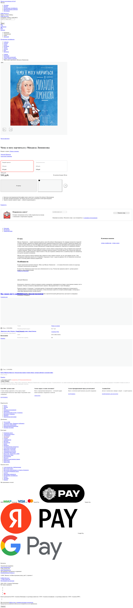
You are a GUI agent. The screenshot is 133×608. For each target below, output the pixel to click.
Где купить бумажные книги (11, 471)
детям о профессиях (106, 243)
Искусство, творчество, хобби (11, 453)
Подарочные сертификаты (11, 8)
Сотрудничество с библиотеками (12, 467)
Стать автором (10, 580)
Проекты (6, 415)
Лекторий (6, 36)
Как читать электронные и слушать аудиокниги (16, 470)
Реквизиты (6, 411)
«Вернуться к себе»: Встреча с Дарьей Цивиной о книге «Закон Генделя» (18, 331)
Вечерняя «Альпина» (9, 414)
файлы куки (12, 602)
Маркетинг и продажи (9, 449)
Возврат (6, 6)
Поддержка (7, 10)
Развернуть (3, 205)
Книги (5, 405)
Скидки (6, 43)
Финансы (6, 445)
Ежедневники (7, 456)
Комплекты (7, 460)
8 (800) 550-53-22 (5, 578)
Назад (2, 381)
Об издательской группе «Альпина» (13, 412)
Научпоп (6, 441)
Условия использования (10, 410)
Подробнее (4, 397)
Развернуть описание (23, 271)
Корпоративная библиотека (11, 426)
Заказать (37, 395)
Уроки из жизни (55, 325)
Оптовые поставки (9, 427)
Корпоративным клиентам (11, 9)
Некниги (6, 457)
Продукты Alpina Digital (10, 424)
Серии (5, 44)
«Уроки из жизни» (14, 151)
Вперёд (7, 381)
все (4, 297)
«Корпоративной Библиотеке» (25, 379)
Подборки (6, 46)
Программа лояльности (10, 474)
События (6, 42)
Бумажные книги (8, 432)
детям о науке (115, 243)
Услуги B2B (7, 422)
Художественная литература (11, 446)
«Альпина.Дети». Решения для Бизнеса (14, 423)
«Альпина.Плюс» (15, 379)
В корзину (18, 185)
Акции (5, 47)
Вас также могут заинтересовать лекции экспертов (22, 294)
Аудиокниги (7, 435)
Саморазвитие (7, 439)
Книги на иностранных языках (12, 459)
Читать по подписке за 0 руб (8, 1)
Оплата (6, 477)
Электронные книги (9, 434)
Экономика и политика (10, 451)
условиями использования (90, 217)
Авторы (6, 49)
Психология (7, 442)
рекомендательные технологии (25, 602)
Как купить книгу (8, 468)
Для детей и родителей (10, 448)
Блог (5, 50)
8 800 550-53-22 (5, 13)
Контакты (6, 51)
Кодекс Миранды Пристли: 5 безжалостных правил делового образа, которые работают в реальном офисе (27, 372)
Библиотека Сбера (8, 455)
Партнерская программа (10, 416)
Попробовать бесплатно (110, 394)
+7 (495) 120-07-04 (5, 579)
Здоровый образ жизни (10, 452)
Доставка (6, 5)
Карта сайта (7, 462)
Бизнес (5, 444)
